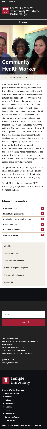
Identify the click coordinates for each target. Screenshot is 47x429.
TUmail (7, 410)
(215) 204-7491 (9, 360)
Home (4, 77)
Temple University (8, 2)
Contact (8, 397)
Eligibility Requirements (13, 214)
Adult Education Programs (14, 260)
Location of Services (12, 230)
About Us (7, 246)
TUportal (8, 407)
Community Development (14, 275)
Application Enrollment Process (17, 219)
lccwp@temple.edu (10, 363)
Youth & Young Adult (11, 253)
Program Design (10, 208)
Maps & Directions (12, 393)
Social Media (9, 403)
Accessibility (10, 414)
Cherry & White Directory (13, 390)
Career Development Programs (16, 268)
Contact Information (12, 235)
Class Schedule (10, 224)
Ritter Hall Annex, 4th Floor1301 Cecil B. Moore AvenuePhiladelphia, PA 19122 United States (17, 350)
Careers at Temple (12, 417)
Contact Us (8, 282)
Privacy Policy (10, 420)
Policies (7, 400)
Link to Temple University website (16, 380)
